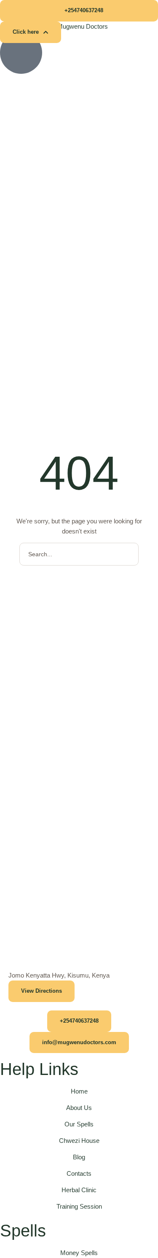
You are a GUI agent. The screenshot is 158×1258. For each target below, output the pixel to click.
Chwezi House (79, 1140)
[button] (79, 11)
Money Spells (79, 1252)
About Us (79, 1107)
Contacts (79, 1173)
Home (79, 1091)
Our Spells (79, 1124)
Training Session (79, 1206)
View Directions (41, 991)
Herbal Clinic (79, 1189)
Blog (79, 1157)
